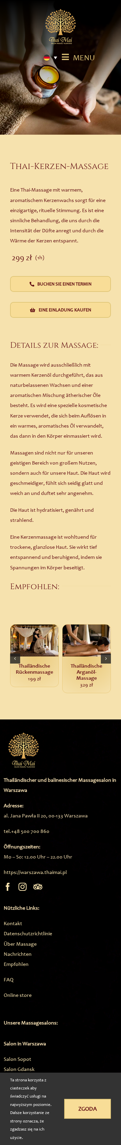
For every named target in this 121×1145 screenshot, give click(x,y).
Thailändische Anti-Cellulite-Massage (46, 672)
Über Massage (20, 944)
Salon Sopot (17, 1059)
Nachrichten (18, 954)
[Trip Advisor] (37, 887)
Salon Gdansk (19, 1069)
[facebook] (8, 887)
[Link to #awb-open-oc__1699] (65, 57)
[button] (15, 658)
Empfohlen (16, 964)
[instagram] (22, 887)
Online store (18, 995)
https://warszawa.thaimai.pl (35, 872)
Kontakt (13, 923)
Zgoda (87, 1108)
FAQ (8, 979)
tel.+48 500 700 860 (26, 831)
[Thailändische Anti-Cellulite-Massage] (47, 640)
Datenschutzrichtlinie (28, 933)
